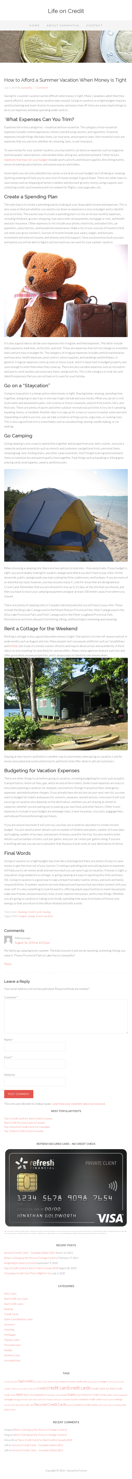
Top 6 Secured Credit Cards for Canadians (27, 1126)
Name (8, 1039)
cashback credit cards (12, 1389)
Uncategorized (12, 1360)
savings (31, 916)
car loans (121, 1382)
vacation (48, 916)
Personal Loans (12, 1344)
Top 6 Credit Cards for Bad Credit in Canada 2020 (31, 1268)
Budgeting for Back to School (20, 1262)
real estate (66, 1399)
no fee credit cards (39, 1399)
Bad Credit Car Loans (16, 1298)
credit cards (79, 1387)
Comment (11, 997)
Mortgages (10, 1334)
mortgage (8, 1399)
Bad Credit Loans (13, 1303)
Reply (8, 964)
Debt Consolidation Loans (18, 1319)
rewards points (107, 1399)
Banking (22, 911)
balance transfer (54, 1382)
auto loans (14, 1382)
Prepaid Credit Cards (54, 1399)
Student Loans (12, 1355)
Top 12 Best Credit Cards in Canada (23, 1130)
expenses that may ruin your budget (26, 159)
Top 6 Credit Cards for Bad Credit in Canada (28, 1118)
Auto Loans (10, 1293)
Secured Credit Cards (50, 1404)
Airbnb (13, 646)
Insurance (9, 1324)
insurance (50, 1394)
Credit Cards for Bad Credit (106, 1388)
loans (71, 1394)
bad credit (25, 1381)
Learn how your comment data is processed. (78, 1103)
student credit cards (86, 1404)
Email (8, 1057)
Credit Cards (35, 911)
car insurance (112, 1382)
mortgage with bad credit (23, 1399)
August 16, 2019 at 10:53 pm (32, 942)
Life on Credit (66, 11)
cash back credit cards (28, 1389)
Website (9, 1074)
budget (22, 916)
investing (58, 1395)
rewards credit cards (90, 1399)
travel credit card (109, 1405)
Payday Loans (11, 1339)
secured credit (9, 1405)
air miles (7, 1382)
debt (19, 1394)
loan (64, 1394)
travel (39, 916)
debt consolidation (33, 1394)
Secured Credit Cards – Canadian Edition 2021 (29, 1252)
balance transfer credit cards (74, 1381)
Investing (9, 1329)
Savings (47, 911)
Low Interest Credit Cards (91, 1394)
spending (70, 1405)
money (109, 1394)
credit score (9, 1394)
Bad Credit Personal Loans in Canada (24, 1122)
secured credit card (24, 1404)
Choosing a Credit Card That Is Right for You (28, 1273)
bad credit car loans (40, 1382)
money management (120, 1395)
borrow (97, 1382)
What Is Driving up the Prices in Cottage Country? (31, 1257)
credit (41, 1388)
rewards (74, 1399)
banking (91, 1382)
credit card (57, 1387)
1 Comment (41, 87)
